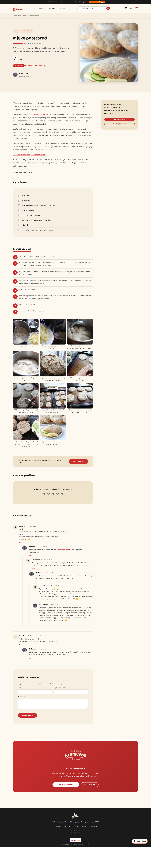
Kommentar (21, 697)
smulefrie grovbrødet (64, 550)
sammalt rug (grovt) (31, 215)
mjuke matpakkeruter (42, 114)
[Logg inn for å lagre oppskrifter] (126, 8)
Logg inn (21, 684)
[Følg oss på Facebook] (73, 831)
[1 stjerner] (44, 494)
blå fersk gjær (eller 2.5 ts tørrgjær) (36, 220)
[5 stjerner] (62, 494)
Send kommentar (27, 715)
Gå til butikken (89, 784)
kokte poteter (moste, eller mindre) (37, 230)
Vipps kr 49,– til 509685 (65, 784)
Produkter (51, 8)
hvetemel (28, 210)
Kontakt (84, 826)
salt (25, 225)
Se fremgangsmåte (119, 124)
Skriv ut (19, 66)
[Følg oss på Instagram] (78, 831)
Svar (20, 542)
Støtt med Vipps (78, 461)
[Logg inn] (131, 8)
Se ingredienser (119, 119)
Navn (19, 688)
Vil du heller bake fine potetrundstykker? (29, 155)
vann (25, 196)
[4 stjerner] (57, 494)
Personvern (94, 826)
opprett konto (31, 684)
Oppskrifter (40, 8)
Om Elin (62, 8)
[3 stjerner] (53, 494)
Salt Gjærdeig (27, 31)
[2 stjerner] (48, 494)
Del (41, 66)
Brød (24, 16)
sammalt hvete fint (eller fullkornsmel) (38, 205)
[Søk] (108, 8)
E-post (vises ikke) (60, 688)
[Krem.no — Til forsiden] (18, 8)
